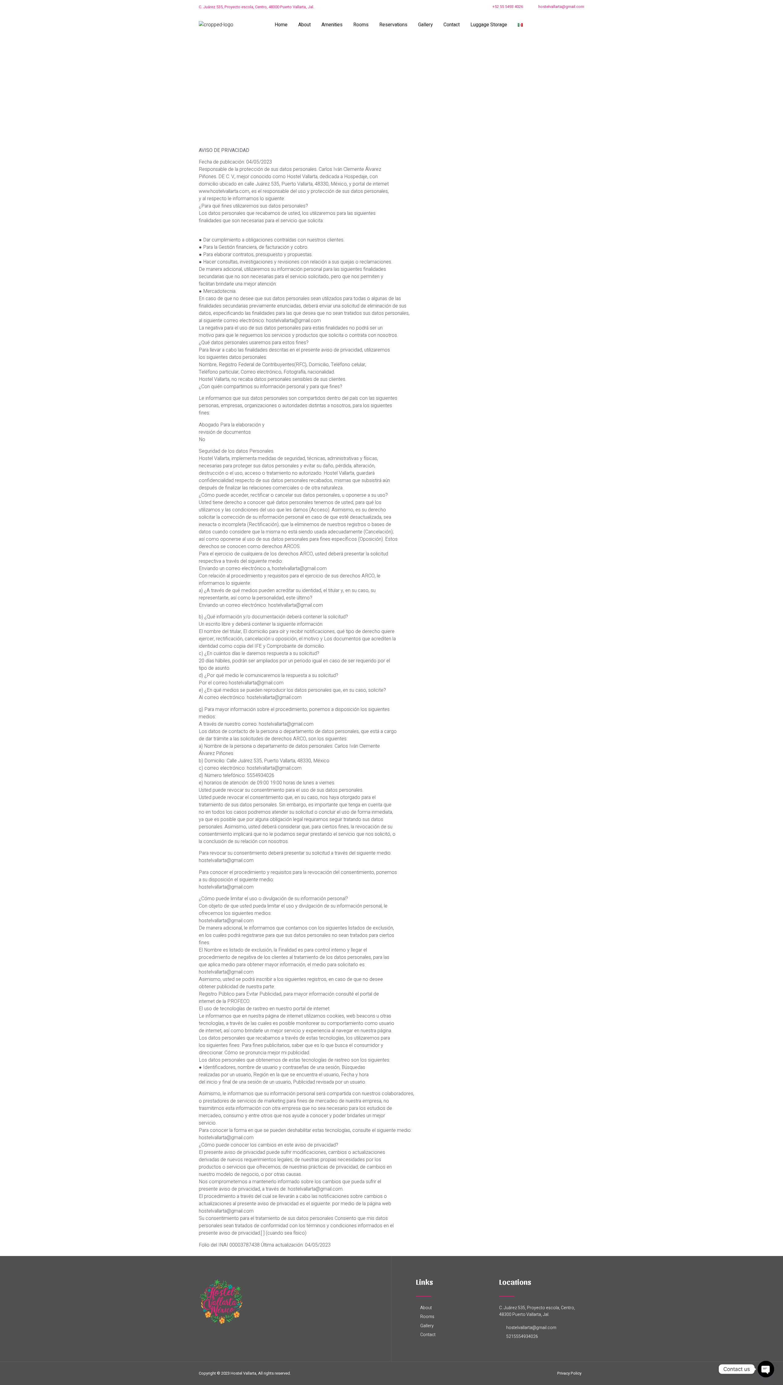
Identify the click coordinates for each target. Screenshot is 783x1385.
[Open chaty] (766, 1369)
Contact (451, 24)
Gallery (425, 24)
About (304, 24)
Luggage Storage (488, 24)
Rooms (361, 24)
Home (281, 24)
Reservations (393, 24)
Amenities (332, 24)
